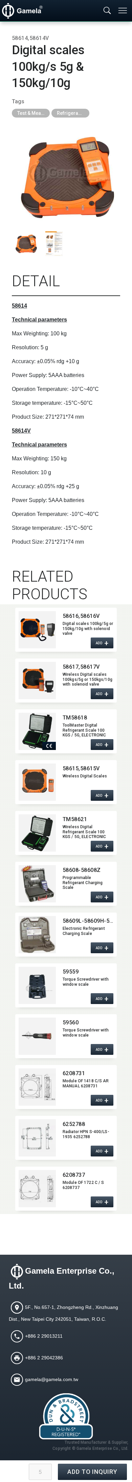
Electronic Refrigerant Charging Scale (84, 931)
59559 (71, 971)
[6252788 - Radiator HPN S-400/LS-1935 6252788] (37, 1137)
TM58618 (75, 717)
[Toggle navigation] (123, 10)
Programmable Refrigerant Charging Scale (83, 882)
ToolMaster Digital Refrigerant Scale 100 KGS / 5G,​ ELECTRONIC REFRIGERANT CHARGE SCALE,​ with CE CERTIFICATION (85, 730)
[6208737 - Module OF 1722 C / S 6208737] (37, 1188)
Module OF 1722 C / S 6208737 (83, 1185)
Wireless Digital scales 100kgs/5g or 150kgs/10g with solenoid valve (87, 679)
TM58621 (75, 819)
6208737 (74, 1175)
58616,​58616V (81, 616)
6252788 (74, 1124)
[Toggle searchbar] (107, 11)
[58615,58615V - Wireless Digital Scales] (37, 782)
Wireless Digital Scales (85, 776)
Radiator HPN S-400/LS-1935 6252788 (86, 1134)
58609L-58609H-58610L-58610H (88, 921)
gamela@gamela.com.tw (51, 1379)
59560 (71, 1022)
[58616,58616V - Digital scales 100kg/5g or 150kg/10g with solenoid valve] (37, 629)
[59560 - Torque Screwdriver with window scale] (37, 1036)
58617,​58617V (81, 667)
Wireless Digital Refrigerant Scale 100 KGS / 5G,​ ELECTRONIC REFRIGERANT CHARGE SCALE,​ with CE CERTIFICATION (85, 832)
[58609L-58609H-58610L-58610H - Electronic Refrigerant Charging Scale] (37, 934)
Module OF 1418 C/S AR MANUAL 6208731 (86, 1083)
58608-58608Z (82, 870)
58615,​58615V (81, 768)
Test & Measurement (33, 113)
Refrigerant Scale (73, 113)
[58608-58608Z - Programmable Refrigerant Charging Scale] (37, 883)
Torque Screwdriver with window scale (86, 981)
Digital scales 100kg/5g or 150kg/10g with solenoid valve (88, 628)
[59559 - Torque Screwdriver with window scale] (37, 985)
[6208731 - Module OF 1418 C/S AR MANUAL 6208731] (37, 1087)
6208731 (74, 1073)
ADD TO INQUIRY (92, 1471)
